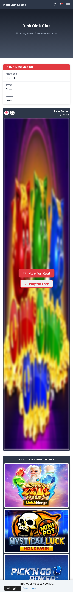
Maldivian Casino (14, 4)
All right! (12, 588)
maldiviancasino (47, 33)
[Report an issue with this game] (6, 113)
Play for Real (39, 273)
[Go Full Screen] (12, 113)
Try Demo (36, 485)
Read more (30, 588)
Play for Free (39, 284)
